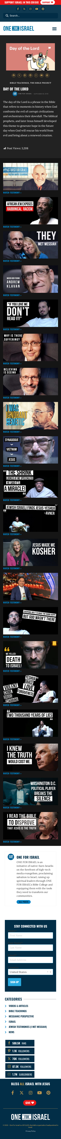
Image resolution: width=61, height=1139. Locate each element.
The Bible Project (40, 83)
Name (11, 931)
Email (11, 955)
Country (13, 967)
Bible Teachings (19, 83)
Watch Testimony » (12, 192)
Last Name (14, 943)
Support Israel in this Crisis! (22, 2)
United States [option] (18, 972)
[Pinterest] (43, 9)
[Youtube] (36, 9)
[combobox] (30, 15)
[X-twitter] (24, 9)
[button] (54, 28)
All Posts (23, 901)
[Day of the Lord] (30, 56)
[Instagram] (30, 9)
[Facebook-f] (18, 9)
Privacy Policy (31, 1131)
